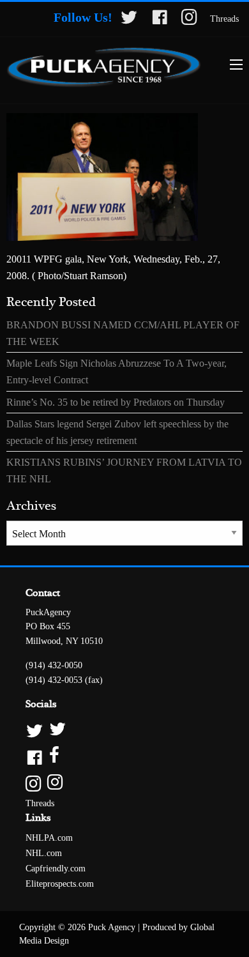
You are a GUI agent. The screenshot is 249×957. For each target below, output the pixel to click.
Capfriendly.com (56, 868)
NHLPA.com (49, 838)
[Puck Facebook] (124, 756)
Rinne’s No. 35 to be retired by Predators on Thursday (115, 402)
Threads (224, 19)
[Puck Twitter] (124, 730)
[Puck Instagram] (124, 783)
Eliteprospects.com (60, 884)
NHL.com (44, 853)
